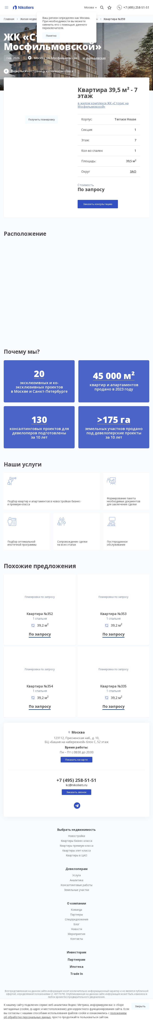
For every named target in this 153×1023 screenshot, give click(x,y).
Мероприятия (76, 934)
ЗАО (133, 171)
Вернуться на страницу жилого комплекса (42, 71)
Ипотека (76, 967)
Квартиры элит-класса (76, 850)
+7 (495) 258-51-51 (136, 7)
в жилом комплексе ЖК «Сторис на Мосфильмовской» (103, 105)
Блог (76, 924)
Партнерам (76, 959)
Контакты (76, 939)
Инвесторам (76, 952)
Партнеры (76, 914)
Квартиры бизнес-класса (76, 841)
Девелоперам (76, 869)
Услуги (76, 875)
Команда (76, 909)
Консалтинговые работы (76, 885)
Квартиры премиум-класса (76, 845)
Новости (76, 929)
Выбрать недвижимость (76, 830)
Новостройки (76, 836)
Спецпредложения (76, 919)
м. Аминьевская (94, 58)
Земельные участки (76, 890)
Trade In (76, 974)
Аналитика (76, 880)
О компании (76, 903)
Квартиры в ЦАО (76, 855)
